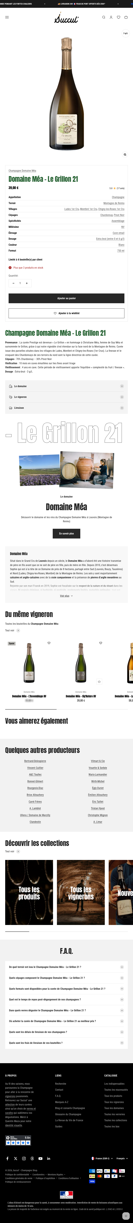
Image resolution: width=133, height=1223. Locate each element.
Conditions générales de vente (18, 1178)
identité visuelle (13, 1125)
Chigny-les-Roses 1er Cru (111, 209)
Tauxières (117, 569)
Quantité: (13, 275)
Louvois (99, 569)
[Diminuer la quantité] (13, 283)
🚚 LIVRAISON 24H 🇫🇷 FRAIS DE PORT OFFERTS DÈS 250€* (70, 4)
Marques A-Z (61, 1102)
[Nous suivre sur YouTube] (40, 1158)
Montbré (50, 573)
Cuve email (118, 232)
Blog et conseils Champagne (70, 1108)
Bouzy (108, 569)
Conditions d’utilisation (68, 1178)
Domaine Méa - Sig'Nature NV (81, 696)
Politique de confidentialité (17, 1174)
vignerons (10, 1096)
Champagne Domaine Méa (22, 170)
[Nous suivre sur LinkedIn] (49, 1158)
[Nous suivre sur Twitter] (15, 1158)
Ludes (22, 573)
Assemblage (118, 220)
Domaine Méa (29, 692)
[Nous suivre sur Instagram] (24, 1158)
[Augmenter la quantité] (26, 283)
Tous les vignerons (114, 1102)
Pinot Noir (119, 215)
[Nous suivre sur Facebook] (7, 1158)
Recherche (60, 1083)
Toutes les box (111, 1126)
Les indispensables (114, 1083)
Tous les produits (113, 1095)
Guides (58, 1126)
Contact (59, 1089)
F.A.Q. (58, 1095)
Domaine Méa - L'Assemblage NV (29, 696)
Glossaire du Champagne (68, 1114)
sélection (10, 1104)
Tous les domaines (114, 1108)
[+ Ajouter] (99, 682)
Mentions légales (55, 1174)
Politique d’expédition (45, 1178)
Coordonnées (38, 1174)
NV (122, 226)
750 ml (120, 250)
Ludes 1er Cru (71, 209)
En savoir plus (66, 533)
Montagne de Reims (113, 203)
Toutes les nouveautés (116, 1089)
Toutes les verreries (114, 1114)
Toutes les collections (115, 1120)
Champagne (118, 197)
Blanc (121, 244)
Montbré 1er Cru (88, 209)
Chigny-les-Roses (36, 573)
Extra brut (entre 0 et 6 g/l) (110, 238)
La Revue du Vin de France (69, 1120)
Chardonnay (106, 215)
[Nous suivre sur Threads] (32, 1158)
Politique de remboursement (18, 1182)
